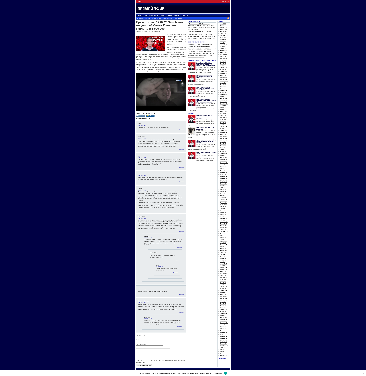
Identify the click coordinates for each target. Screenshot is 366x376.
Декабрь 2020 (223, 134)
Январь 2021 (223, 132)
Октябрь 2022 (223, 102)
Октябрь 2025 (223, 33)
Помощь (176, 15)
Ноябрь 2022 (223, 100)
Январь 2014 (223, 292)
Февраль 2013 (224, 313)
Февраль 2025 (224, 48)
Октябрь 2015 (223, 252)
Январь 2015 (223, 269)
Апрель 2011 (223, 355)
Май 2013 (222, 307)
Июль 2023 (223, 85)
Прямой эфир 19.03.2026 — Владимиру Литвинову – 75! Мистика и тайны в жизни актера (205, 64)
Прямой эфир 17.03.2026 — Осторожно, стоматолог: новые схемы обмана (205, 88)
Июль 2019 (223, 166)
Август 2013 (223, 302)
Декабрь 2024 (223, 52)
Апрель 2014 (223, 286)
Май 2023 (222, 88)
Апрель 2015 (223, 264)
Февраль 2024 (224, 71)
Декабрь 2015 (223, 248)
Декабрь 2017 (223, 203)
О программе (140, 18)
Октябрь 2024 (223, 56)
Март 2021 (223, 128)
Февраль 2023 (224, 94)
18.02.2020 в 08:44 (142, 302)
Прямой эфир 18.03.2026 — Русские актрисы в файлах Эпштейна (204, 76)
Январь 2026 (223, 27)
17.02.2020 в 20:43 (142, 218)
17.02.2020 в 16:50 (142, 157)
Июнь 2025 (223, 41)
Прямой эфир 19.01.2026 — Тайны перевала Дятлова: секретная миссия (206, 141)
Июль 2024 (223, 62)
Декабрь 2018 (223, 180)
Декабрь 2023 (223, 75)
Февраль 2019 (224, 176)
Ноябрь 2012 (223, 319)
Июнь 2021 (223, 123)
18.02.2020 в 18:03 (159, 266)
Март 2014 (223, 288)
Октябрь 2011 (223, 344)
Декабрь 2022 (223, 98)
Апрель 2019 (223, 172)
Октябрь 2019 (223, 161)
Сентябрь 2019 (224, 163)
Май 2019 (222, 170)
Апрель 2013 (223, 309)
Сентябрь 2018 (224, 185)
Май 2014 (222, 285)
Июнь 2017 (223, 214)
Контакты (147, 18)
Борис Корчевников (167, 18)
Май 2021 (222, 125)
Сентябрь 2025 (224, 35)
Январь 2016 (223, 246)
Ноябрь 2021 (223, 113)
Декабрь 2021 (223, 111)
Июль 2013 (223, 304)
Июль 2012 (223, 326)
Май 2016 (222, 239)
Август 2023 (223, 83)
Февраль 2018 (224, 199)
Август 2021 (223, 119)
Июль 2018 (223, 189)
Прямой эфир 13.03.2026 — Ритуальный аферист (202, 38)
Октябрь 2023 (223, 79)
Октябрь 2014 (223, 275)
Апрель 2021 (223, 126)
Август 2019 (223, 165)
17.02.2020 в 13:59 (142, 125)
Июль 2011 (223, 349)
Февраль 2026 (224, 25)
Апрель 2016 (223, 241)
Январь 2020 (223, 155)
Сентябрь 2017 (224, 208)
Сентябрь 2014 (224, 277)
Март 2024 (223, 69)
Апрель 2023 (223, 90)
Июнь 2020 (223, 145)
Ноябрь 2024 (223, 54)
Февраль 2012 (224, 336)
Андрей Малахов (178, 18)
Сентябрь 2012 (224, 323)
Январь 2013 (223, 315)
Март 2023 (223, 92)
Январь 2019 (223, 178)
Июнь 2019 (223, 168)
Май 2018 (222, 193)
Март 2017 (223, 220)
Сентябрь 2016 (224, 231)
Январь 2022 (223, 109)
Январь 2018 (223, 201)
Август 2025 (223, 37)
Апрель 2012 (223, 332)
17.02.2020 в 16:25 (142, 138)
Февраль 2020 (224, 153)
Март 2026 (223, 24)
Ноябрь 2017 (223, 205)
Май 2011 (222, 353)
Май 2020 (222, 147)
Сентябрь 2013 (224, 300)
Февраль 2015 (224, 267)
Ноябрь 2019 (223, 159)
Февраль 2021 (224, 130)
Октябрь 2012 (223, 321)
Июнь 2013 (223, 305)
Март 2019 (223, 174)
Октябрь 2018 (223, 184)
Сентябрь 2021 (224, 117)
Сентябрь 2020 (224, 140)
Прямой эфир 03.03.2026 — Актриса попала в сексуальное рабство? (205, 117)
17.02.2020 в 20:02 (142, 190)
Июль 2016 (223, 235)
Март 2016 (223, 243)
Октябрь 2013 (223, 298)
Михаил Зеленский (156, 18)
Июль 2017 (223, 212)
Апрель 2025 (223, 45)
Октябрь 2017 (223, 206)
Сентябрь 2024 (224, 58)
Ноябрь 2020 (223, 136)
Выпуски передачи (151, 15)
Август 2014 (223, 279)
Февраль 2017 (224, 222)
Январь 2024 (223, 73)
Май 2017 (222, 216)
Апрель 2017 (223, 218)
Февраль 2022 (224, 107)
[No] (364, 373)
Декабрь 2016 (223, 225)
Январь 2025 (223, 50)
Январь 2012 (223, 338)
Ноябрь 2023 (223, 77)
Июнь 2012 (223, 328)
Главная (140, 15)
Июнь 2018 (223, 191)
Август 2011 (223, 347)
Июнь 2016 (223, 237)
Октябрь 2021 (223, 115)
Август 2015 (223, 256)
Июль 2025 (223, 39)
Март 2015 (223, 265)
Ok (225, 373)
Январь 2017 (223, 224)
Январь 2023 (223, 96)
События (185, 15)
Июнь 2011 (223, 351)
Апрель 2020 (223, 149)
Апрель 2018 (223, 195)
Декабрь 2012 (223, 317)
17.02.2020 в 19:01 (142, 175)
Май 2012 (222, 330)
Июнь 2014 (223, 283)
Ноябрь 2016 (223, 227)
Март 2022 (223, 105)
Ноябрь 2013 (223, 296)
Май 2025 (222, 43)
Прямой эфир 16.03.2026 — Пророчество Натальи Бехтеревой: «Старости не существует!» (206, 101)
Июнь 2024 (223, 64)
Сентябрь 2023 (224, 81)
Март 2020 (223, 151)
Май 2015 (222, 262)
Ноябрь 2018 (223, 182)
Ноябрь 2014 (223, 273)
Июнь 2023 (223, 86)
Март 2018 (223, 197)
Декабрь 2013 (223, 294)
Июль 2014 (223, 281)
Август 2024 (223, 60)
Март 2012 (223, 334)
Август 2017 (223, 210)
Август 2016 (223, 233)
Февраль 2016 (224, 245)
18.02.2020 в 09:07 (148, 237)
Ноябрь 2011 (223, 342)
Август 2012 (223, 325)
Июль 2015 (223, 258)
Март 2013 (223, 311)
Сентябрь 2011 (224, 345)
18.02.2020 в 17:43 (148, 318)
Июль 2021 (223, 121)
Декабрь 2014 (223, 271)
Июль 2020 (223, 144)
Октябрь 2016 (223, 229)
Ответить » (181, 129)
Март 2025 (223, 46)
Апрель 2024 (223, 67)
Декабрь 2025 (223, 29)
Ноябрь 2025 (223, 31)
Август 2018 (223, 187)
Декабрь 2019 (223, 157)
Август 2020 (223, 142)
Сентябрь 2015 (224, 254)
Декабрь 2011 (223, 340)
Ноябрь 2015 (223, 250)
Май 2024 (222, 65)
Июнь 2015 (223, 260)
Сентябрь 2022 (224, 104)
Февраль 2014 (224, 290)
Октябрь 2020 (223, 138)
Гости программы (166, 15)
